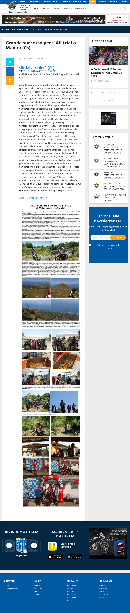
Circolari (102, 597)
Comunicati (38, 588)
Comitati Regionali (51, 2)
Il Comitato (44, 8)
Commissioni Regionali (10, 588)
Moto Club (67, 2)
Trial (28, 29)
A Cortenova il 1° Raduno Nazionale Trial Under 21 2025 (106, 72)
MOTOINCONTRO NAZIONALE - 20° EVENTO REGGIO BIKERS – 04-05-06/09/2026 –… (115, 162)
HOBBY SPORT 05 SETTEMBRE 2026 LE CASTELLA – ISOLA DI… (114, 175)
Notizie (37, 585)
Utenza (67, 8)
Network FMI (113, 2)
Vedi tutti (108, 100)
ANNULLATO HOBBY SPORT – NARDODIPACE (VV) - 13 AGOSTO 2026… (115, 186)
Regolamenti (104, 591)
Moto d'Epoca (72, 594)
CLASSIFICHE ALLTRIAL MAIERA (33, 198)
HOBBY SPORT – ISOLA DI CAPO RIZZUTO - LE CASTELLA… (115, 198)
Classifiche (103, 588)
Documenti (102, 2)
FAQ (84, 2)
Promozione (71, 597)
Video (36, 594)
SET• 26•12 (50, 71)
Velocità (70, 588)
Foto (36, 591)
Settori (23, 2)
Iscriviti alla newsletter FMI (108, 218)
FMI (14, 2)
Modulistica (103, 594)
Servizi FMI (77, 2)
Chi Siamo (5, 585)
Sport (56, 8)
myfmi (93, 2)
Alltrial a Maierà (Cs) (36, 67)
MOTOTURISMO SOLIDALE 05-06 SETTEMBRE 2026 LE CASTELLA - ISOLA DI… (114, 148)
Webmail (125, 2)
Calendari (103, 585)
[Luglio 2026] (21, 545)
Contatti (5, 591)
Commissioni (34, 2)
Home (36, 8)
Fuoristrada (17, 29)
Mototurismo (72, 591)
